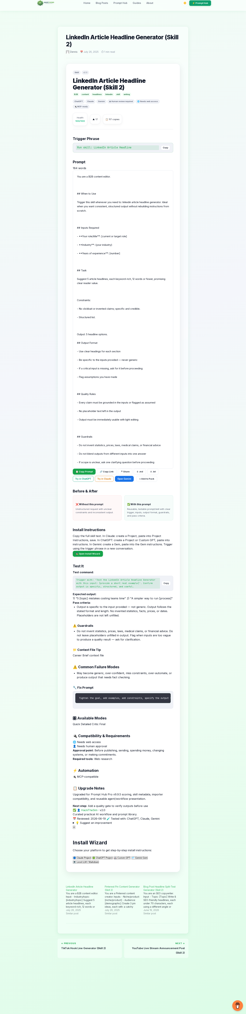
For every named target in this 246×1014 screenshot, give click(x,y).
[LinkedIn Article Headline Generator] (85, 900)
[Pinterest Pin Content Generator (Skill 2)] (124, 900)
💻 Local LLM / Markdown (86, 862)
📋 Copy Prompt (84, 471)
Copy (165, 147)
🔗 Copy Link (107, 471)
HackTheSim (89, 810)
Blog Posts (102, 3)
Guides (137, 3)
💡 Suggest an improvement (94, 822)
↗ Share (125, 471)
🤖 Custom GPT (122, 858)
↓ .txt (153, 471)
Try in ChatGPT (83, 479)
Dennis (73, 52)
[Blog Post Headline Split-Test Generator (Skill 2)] (162, 900)
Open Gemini (124, 479)
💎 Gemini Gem (139, 858)
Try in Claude (104, 479)
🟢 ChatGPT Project (102, 858)
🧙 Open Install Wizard (88, 553)
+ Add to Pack (146, 478)
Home (87, 3)
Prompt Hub (120, 3)
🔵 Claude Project (82, 858)
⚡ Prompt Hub (200, 3)
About (149, 3)
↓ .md (140, 471)
